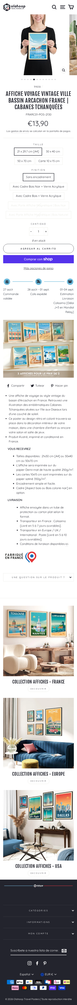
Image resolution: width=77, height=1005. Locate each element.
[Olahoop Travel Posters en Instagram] (29, 963)
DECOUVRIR (38, 689)
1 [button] (22, 80)
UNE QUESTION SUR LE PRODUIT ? (38, 577)
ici (66, 544)
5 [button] (34, 80)
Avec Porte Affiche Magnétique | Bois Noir (38, 205)
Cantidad (38, 224)
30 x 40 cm (53, 151)
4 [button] (31, 80)
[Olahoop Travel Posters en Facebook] (37, 963)
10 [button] (49, 80)
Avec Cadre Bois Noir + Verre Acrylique (38, 186)
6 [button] (37, 80)
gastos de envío (20, 130)
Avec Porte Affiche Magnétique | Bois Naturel (38, 214)
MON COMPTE (38, 933)
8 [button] (43, 80)
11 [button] (52, 80)
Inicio (37, 86)
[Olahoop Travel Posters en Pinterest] (45, 963)
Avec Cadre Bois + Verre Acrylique (38, 196)
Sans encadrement (38, 177)
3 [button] (28, 80)
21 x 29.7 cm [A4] (28, 151)
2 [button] (25, 80)
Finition (39, 170)
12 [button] (55, 80)
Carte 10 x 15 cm (49, 161)
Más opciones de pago (38, 268)
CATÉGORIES (38, 910)
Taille (38, 144)
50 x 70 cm (24, 161)
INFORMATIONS (38, 922)
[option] (38, 44)
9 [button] (46, 80)
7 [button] (40, 80)
